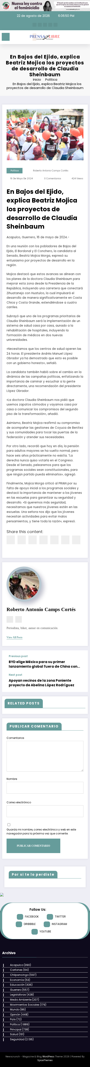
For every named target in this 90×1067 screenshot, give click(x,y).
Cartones (16, 970)
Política (14, 170)
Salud (14, 1034)
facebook (32, 916)
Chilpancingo (19, 975)
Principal (15, 1029)
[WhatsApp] (65, 539)
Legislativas (18, 994)
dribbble (30, 924)
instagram (59, 924)
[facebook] (11, 539)
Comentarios (15, 738)
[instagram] (50, 25)
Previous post (18, 656)
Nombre (12, 779)
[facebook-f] (34, 25)
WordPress (48, 1056)
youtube (45, 931)
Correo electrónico (19, 802)
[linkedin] (32, 539)
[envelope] (43, 539)
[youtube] (55, 25)
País (13, 1019)
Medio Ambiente (20, 999)
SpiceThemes (45, 1060)
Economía (17, 980)
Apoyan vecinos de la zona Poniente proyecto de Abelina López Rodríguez (41, 682)
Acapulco (16, 965)
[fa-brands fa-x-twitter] (40, 25)
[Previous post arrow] (80, 661)
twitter (60, 916)
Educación (17, 985)
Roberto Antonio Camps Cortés (50, 170)
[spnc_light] (84, 38)
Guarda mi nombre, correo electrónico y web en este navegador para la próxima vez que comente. (41, 831)
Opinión (15, 1014)
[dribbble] (45, 25)
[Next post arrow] (80, 682)
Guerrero (15, 990)
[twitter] (21, 539)
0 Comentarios (52, 178)
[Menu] (6, 37)
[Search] (77, 38)
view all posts (14, 637)
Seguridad (17, 1039)
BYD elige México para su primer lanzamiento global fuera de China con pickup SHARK (43, 664)
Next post (15, 674)
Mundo (14, 1009)
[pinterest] (54, 539)
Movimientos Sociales (24, 1005)
